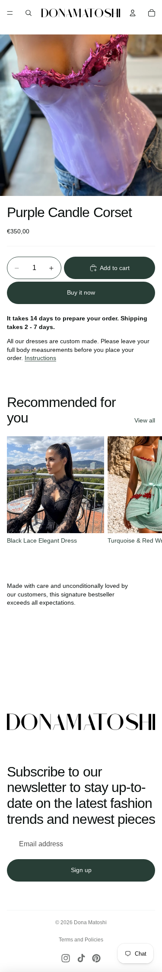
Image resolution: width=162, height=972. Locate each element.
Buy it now (81, 292)
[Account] (132, 12)
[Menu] (10, 13)
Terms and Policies (81, 940)
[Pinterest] (96, 958)
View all (144, 420)
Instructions (40, 357)
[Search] (28, 12)
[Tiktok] (81, 958)
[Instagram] (65, 958)
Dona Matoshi (90, 922)
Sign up (81, 869)
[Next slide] (145, 495)
